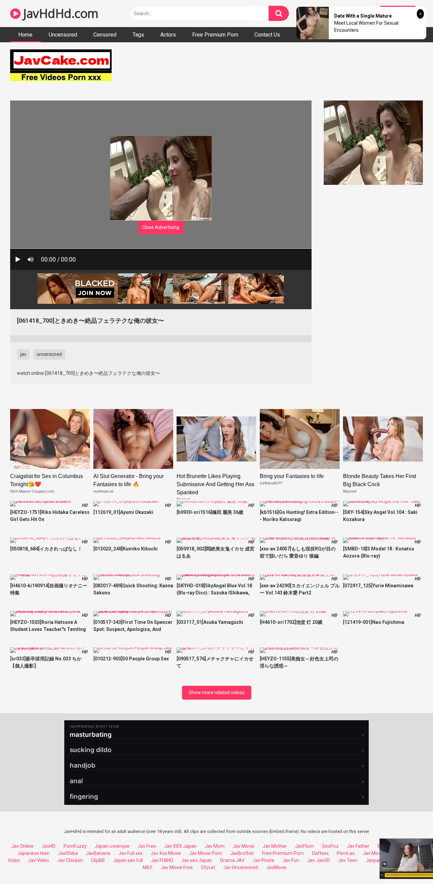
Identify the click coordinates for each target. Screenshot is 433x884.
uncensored (49, 354)
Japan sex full (128, 860)
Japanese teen (34, 853)
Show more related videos (217, 692)
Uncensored (63, 34)
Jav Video (38, 860)
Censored (104, 34)
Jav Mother (275, 846)
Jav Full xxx (130, 853)
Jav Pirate (263, 860)
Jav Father (358, 846)
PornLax (346, 853)
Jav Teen (348, 860)
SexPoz (330, 846)
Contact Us (267, 34)
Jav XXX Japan (180, 846)
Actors (168, 34)
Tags (138, 34)
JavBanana (98, 853)
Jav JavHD (318, 860)
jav (23, 354)
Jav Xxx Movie (166, 853)
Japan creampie (112, 846)
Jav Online (22, 846)
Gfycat (208, 867)
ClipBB (98, 860)
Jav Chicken (70, 860)
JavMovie (276, 867)
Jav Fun (290, 860)
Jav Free (147, 846)
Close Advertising (160, 227)
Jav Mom (215, 846)
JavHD (48, 846)
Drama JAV (232, 860)
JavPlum (304, 846)
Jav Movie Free (177, 867)
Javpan (374, 860)
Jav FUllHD (162, 860)
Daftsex (320, 853)
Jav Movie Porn (205, 853)
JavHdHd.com (59, 13)
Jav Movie (243, 846)
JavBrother (242, 853)
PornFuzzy (75, 846)
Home (25, 34)
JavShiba (68, 853)
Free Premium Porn (215, 34)
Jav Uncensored (240, 867)
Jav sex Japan (196, 860)
